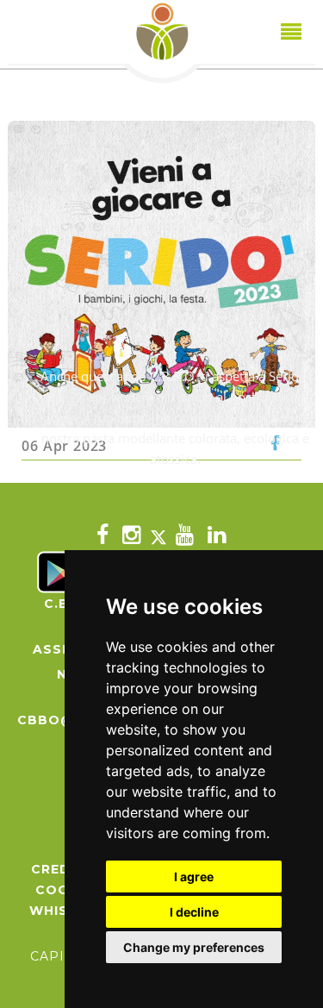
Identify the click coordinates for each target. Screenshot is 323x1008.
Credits (63, 869)
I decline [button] (194, 912)
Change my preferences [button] (193, 947)
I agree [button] (194, 876)
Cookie (63, 890)
